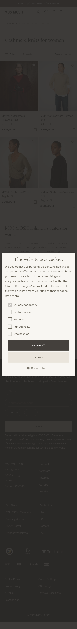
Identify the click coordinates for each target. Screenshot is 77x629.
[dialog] (38, 314)
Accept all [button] (38, 345)
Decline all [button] (38, 357)
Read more (12, 295)
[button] (39, 368)
